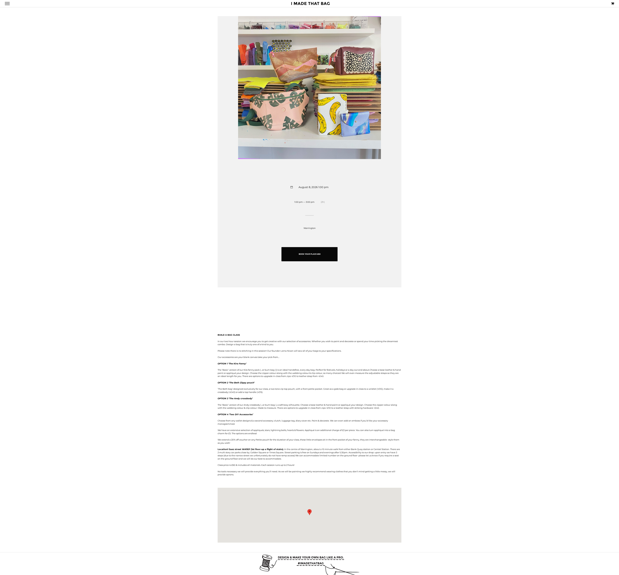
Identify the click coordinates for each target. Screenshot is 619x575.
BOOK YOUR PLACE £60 (309, 254)
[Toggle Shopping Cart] (612, 3)
